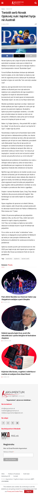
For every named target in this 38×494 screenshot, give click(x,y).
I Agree (28, 491)
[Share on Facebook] (7, 55)
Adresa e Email (8, 452)
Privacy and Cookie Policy (15, 491)
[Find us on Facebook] (3, 423)
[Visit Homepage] (18, 3)
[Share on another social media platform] (31, 55)
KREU (3, 474)
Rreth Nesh (26, 474)
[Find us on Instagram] (8, 423)
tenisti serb (25, 258)
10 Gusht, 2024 (6, 302)
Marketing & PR (5, 476)
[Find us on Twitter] (13, 423)
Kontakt (16, 476)
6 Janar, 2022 (5, 24)
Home (3, 9)
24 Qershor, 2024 (6, 340)
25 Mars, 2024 (5, 377)
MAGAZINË (9, 9)
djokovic (16, 258)
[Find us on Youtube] (17, 423)
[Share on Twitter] (19, 55)
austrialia (9, 258)
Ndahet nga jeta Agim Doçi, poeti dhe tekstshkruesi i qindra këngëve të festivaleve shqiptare (18, 335)
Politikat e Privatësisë (14, 474)
